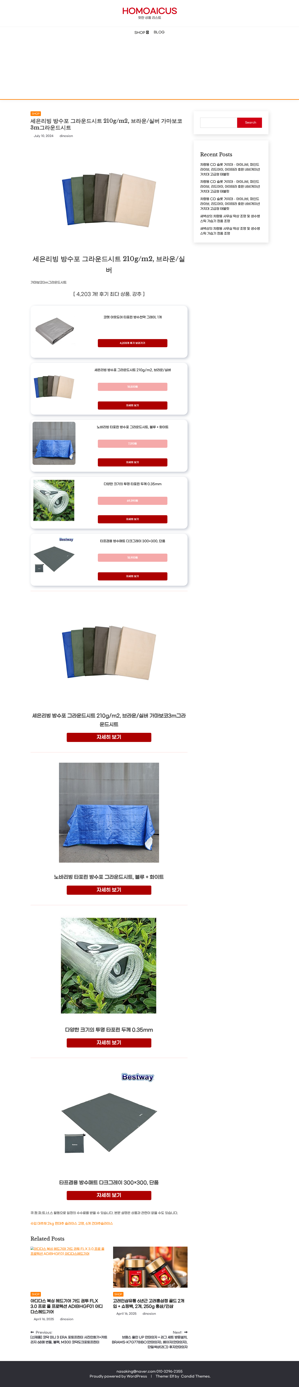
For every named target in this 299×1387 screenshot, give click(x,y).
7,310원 (132, 443)
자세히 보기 (132, 405)
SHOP (139, 33)
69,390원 (132, 500)
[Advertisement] (149, 68)
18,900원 (132, 557)
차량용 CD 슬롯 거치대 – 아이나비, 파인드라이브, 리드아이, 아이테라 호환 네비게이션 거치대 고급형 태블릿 (230, 169)
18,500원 (132, 386)
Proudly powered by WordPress (119, 1376)
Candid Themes (195, 1376)
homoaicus (149, 11)
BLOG (159, 32)
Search (250, 122)
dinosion (66, 136)
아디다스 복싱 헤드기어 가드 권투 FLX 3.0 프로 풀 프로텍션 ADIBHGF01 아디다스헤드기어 (67, 1306)
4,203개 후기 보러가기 (132, 343)
